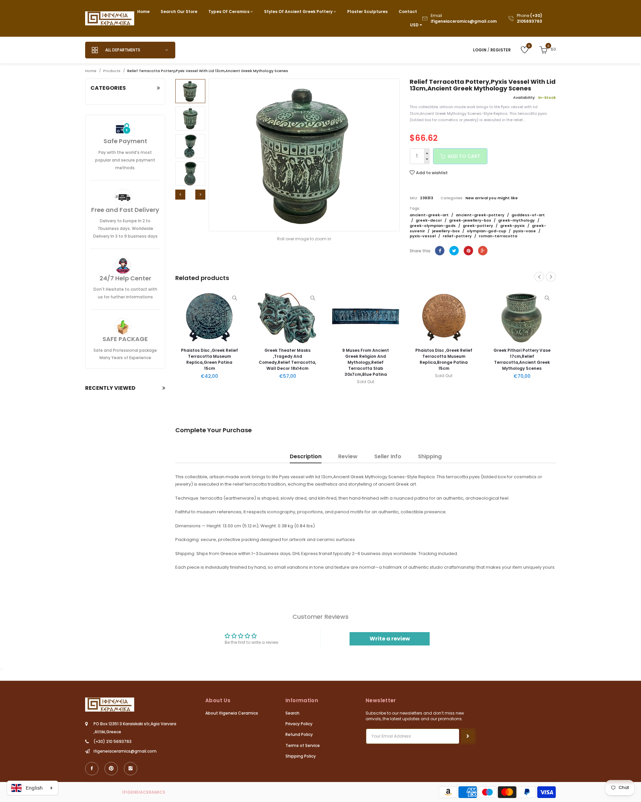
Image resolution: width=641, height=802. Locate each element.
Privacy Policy (298, 724)
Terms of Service (302, 745)
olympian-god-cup (487, 231)
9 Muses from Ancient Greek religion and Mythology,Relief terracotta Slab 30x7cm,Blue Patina (293, 362)
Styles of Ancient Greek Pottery (299, 11)
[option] (190, 91)
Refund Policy (299, 734)
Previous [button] (180, 195)
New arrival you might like (491, 198)
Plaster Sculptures (367, 11)
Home (143, 11)
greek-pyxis (513, 225)
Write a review (390, 638)
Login (479, 50)
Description (306, 456)
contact (408, 11)
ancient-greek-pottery (480, 215)
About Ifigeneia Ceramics (231, 713)
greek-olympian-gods (433, 225)
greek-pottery (478, 225)
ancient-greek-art (430, 215)
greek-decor (429, 220)
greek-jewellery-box (470, 220)
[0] (519, 49)
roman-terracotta (498, 236)
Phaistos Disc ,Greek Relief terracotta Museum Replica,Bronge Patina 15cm (371, 359)
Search (292, 713)
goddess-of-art (528, 215)
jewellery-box (446, 231)
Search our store (179, 11)
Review (348, 456)
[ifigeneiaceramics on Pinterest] (111, 768)
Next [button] (200, 195)
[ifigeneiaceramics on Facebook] (91, 768)
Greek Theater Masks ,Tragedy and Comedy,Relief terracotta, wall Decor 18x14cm (215, 359)
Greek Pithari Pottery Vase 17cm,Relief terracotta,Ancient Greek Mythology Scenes (449, 359)
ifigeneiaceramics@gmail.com (464, 21)
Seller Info (387, 456)
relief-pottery (458, 236)
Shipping (430, 456)
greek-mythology (517, 220)
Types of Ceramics (229, 11)
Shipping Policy (300, 756)
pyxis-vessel (423, 236)
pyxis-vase (525, 231)
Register (500, 50)
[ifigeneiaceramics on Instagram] (130, 768)
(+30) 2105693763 (529, 18)
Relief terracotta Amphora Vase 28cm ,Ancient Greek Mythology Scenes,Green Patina (528, 359)
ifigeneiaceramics (143, 792)
